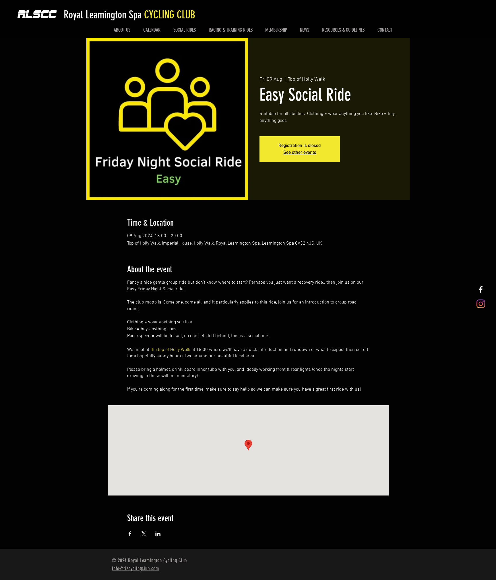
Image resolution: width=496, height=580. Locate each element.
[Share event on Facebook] (130, 533)
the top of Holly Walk (170, 350)
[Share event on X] (144, 533)
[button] (122, 29)
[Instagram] (480, 303)
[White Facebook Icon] (480, 289)
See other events (299, 152)
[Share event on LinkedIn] (158, 533)
